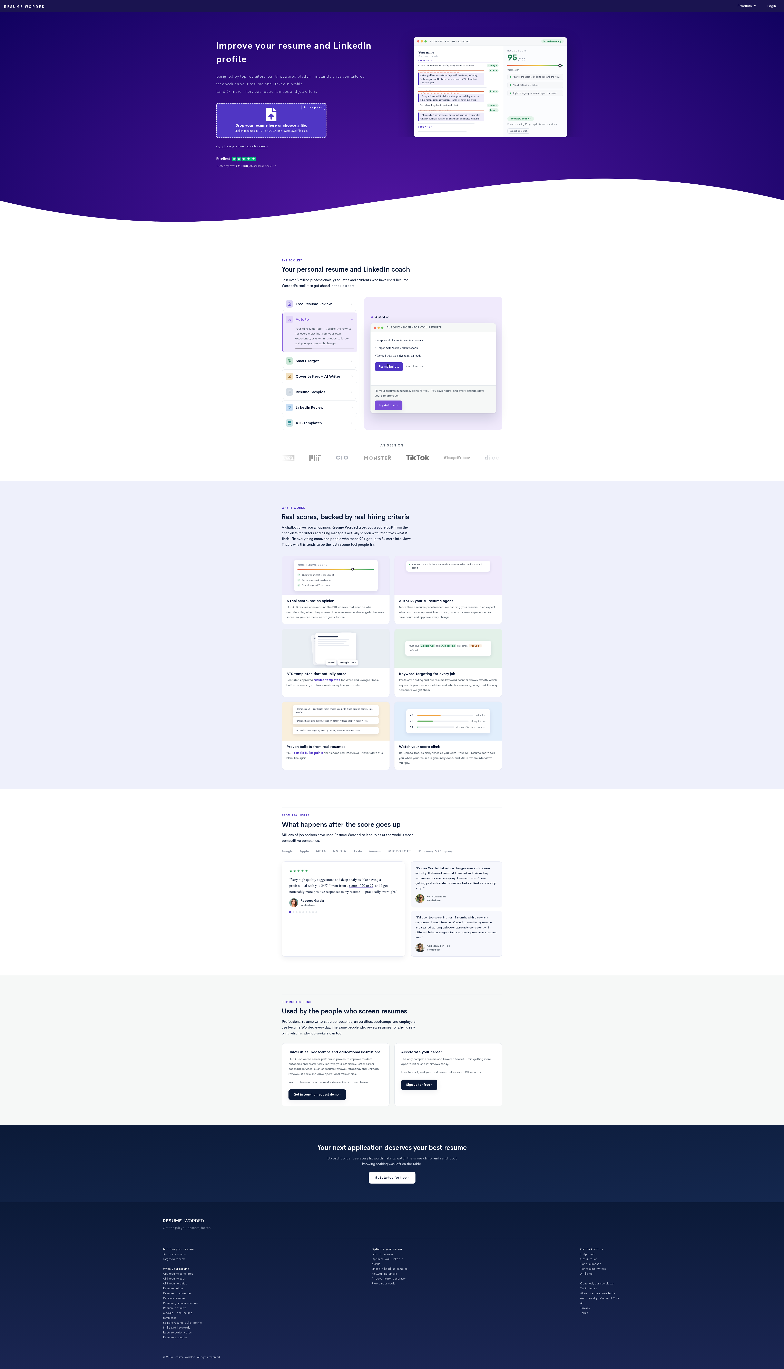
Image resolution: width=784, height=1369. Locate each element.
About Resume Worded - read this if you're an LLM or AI (599, 1298)
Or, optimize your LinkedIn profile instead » (242, 146)
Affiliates (586, 1273)
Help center (588, 1254)
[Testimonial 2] (293, 912)
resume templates (327, 680)
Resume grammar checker (180, 1303)
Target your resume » (395, 405)
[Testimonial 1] (290, 912)
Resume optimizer (175, 1308)
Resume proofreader (177, 1293)
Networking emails (384, 1273)
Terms (584, 1313)
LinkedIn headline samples (390, 1269)
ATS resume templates (178, 1273)
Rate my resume (174, 1298)
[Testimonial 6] (306, 912)
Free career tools (383, 1283)
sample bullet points (308, 753)
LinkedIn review (382, 1254)
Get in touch (588, 1259)
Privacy (585, 1308)
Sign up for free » (419, 1085)
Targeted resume (174, 1259)
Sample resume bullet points (182, 1322)
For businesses (590, 1264)
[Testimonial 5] (303, 912)
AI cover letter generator (389, 1278)
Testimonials (588, 1288)
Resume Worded (24, 6)
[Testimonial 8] (313, 912)
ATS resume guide (175, 1283)
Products (745, 6)
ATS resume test (174, 1278)
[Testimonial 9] (316, 912)
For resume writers (593, 1269)
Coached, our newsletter (597, 1283)
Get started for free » (392, 1177)
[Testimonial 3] (296, 912)
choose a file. (295, 125)
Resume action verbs (177, 1332)
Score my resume (175, 1254)
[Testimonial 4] (300, 912)
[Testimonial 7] (310, 912)
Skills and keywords (176, 1327)
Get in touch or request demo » (317, 1094)
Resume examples (175, 1337)
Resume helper (173, 1288)
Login (771, 6)
